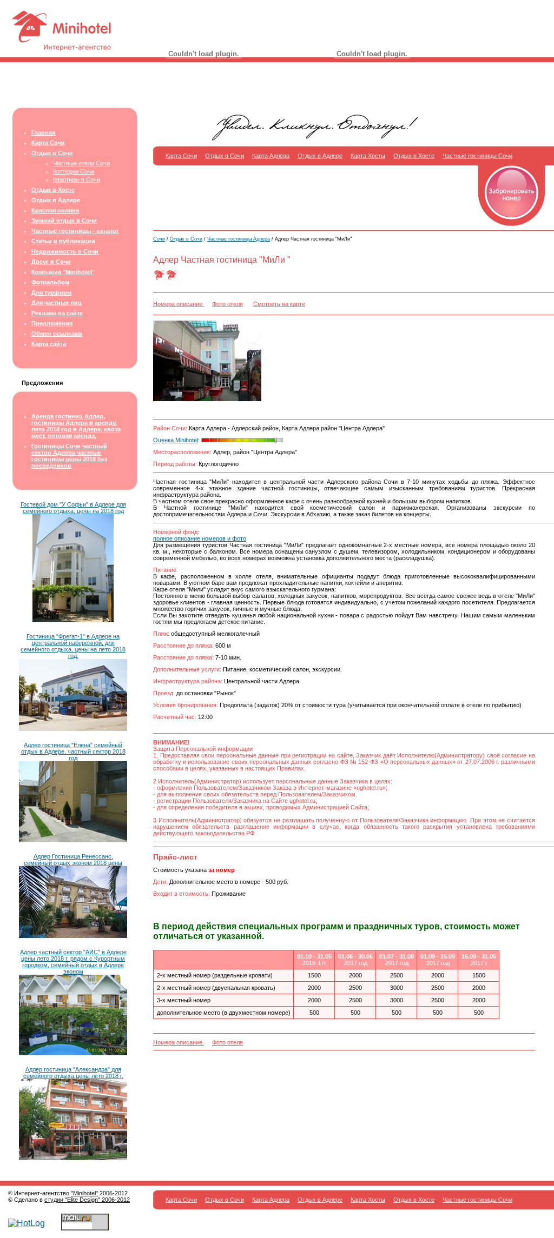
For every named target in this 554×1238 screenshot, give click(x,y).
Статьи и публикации (63, 241)
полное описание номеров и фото (199, 538)
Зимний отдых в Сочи (64, 220)
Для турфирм (51, 292)
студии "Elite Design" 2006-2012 (87, 1199)
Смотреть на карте (279, 304)
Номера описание (178, 304)
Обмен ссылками (57, 333)
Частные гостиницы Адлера (238, 239)
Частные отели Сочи (81, 163)
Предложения (51, 323)
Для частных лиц (56, 302)
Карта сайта (48, 344)
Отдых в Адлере (55, 200)
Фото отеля (227, 304)
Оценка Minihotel (175, 440)
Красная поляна (55, 210)
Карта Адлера (270, 155)
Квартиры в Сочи (76, 179)
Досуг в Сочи (51, 261)
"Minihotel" (84, 1193)
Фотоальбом (50, 282)
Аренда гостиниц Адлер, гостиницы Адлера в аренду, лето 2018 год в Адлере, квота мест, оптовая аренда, (76, 426)
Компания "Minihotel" (63, 272)
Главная (43, 132)
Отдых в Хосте (53, 190)
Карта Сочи (48, 142)
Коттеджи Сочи (73, 171)
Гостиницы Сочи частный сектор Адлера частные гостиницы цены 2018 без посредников (69, 456)
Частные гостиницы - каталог (75, 231)
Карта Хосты (368, 155)
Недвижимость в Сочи (64, 251)
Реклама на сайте (57, 313)
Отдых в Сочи (52, 153)
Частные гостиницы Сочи (477, 155)
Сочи (159, 239)
